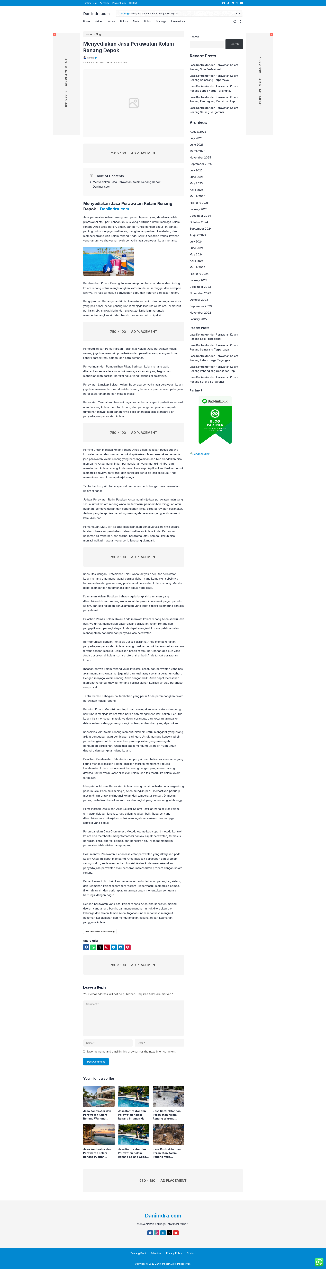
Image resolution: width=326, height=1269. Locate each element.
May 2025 (196, 183)
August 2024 (198, 235)
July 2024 (196, 241)
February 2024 (199, 273)
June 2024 (197, 248)
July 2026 (196, 138)
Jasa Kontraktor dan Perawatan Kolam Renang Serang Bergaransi (214, 110)
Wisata (111, 21)
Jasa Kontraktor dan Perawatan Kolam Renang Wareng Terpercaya (167, 1114)
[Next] (239, 13)
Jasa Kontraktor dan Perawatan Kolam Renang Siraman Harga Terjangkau (133, 1114)
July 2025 (196, 170)
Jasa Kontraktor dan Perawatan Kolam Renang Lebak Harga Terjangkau (214, 88)
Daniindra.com (96, 13)
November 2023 (200, 293)
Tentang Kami (90, 3)
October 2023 (199, 299)
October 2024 (199, 222)
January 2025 (198, 209)
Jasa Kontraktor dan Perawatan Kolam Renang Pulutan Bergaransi (97, 1153)
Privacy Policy (119, 3)
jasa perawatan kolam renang (100, 931)
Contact (133, 3)
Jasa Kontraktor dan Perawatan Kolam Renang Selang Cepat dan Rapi (132, 1153)
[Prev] (236, 13)
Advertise (105, 3)
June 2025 (197, 177)
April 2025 (196, 189)
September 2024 (201, 228)
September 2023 (201, 306)
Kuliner (99, 21)
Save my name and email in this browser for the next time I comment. (131, 1051)
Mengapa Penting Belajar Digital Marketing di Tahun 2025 (165, 13)
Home (86, 21)
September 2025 (201, 164)
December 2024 (200, 215)
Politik (147, 21)
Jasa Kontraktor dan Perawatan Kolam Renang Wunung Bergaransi (97, 1114)
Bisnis (136, 21)
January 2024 (198, 280)
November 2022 (200, 312)
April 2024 (196, 261)
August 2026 (198, 131)
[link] (223, 3)
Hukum (124, 21)
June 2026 (197, 144)
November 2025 (200, 157)
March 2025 (197, 196)
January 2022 (198, 319)
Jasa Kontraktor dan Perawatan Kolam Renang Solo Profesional (214, 67)
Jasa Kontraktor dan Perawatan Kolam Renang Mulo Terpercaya (167, 1153)
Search (194, 37)
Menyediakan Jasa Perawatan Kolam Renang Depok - (127, 182)
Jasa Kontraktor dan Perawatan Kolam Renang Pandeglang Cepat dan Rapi (214, 99)
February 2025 (199, 202)
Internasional (178, 21)
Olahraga (161, 21)
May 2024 (196, 254)
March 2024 (197, 267)
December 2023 (200, 286)
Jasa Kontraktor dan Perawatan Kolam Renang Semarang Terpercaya (214, 78)
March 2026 (197, 151)
